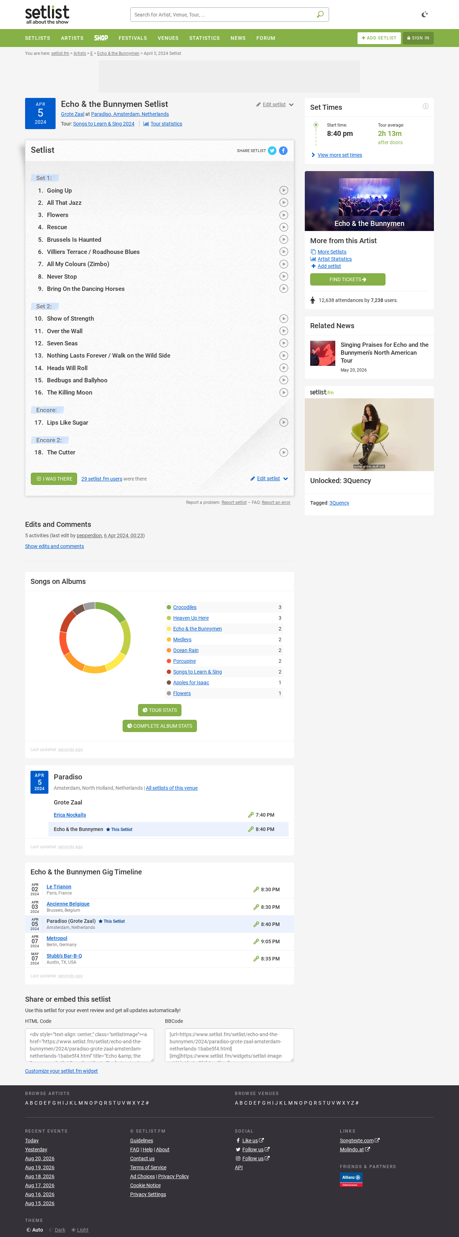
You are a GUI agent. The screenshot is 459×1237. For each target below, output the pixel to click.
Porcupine (184, 661)
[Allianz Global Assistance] (351, 1179)
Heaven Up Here (191, 618)
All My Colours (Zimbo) (78, 264)
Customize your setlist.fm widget (61, 1071)
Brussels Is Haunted (74, 239)
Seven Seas (62, 343)
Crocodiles (185, 607)
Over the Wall (64, 331)
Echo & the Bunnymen (101, 104)
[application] (369, 434)
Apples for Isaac (191, 682)
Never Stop (62, 276)
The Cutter (61, 452)
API (239, 1167)
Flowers (57, 214)
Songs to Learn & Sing (197, 672)
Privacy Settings (148, 1194)
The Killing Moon (69, 392)
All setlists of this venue (172, 788)
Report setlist (234, 502)
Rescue (57, 227)
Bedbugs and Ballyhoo (77, 380)
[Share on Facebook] (283, 150)
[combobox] (229, 14)
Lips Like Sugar (67, 422)
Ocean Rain (186, 650)
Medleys (182, 639)
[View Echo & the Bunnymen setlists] (369, 193)
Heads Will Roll (67, 368)
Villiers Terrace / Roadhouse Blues (93, 251)
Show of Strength (70, 318)
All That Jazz (64, 202)
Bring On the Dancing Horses (86, 288)
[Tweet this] (272, 150)
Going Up (59, 190)
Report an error (276, 502)
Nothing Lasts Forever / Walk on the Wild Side (108, 355)
